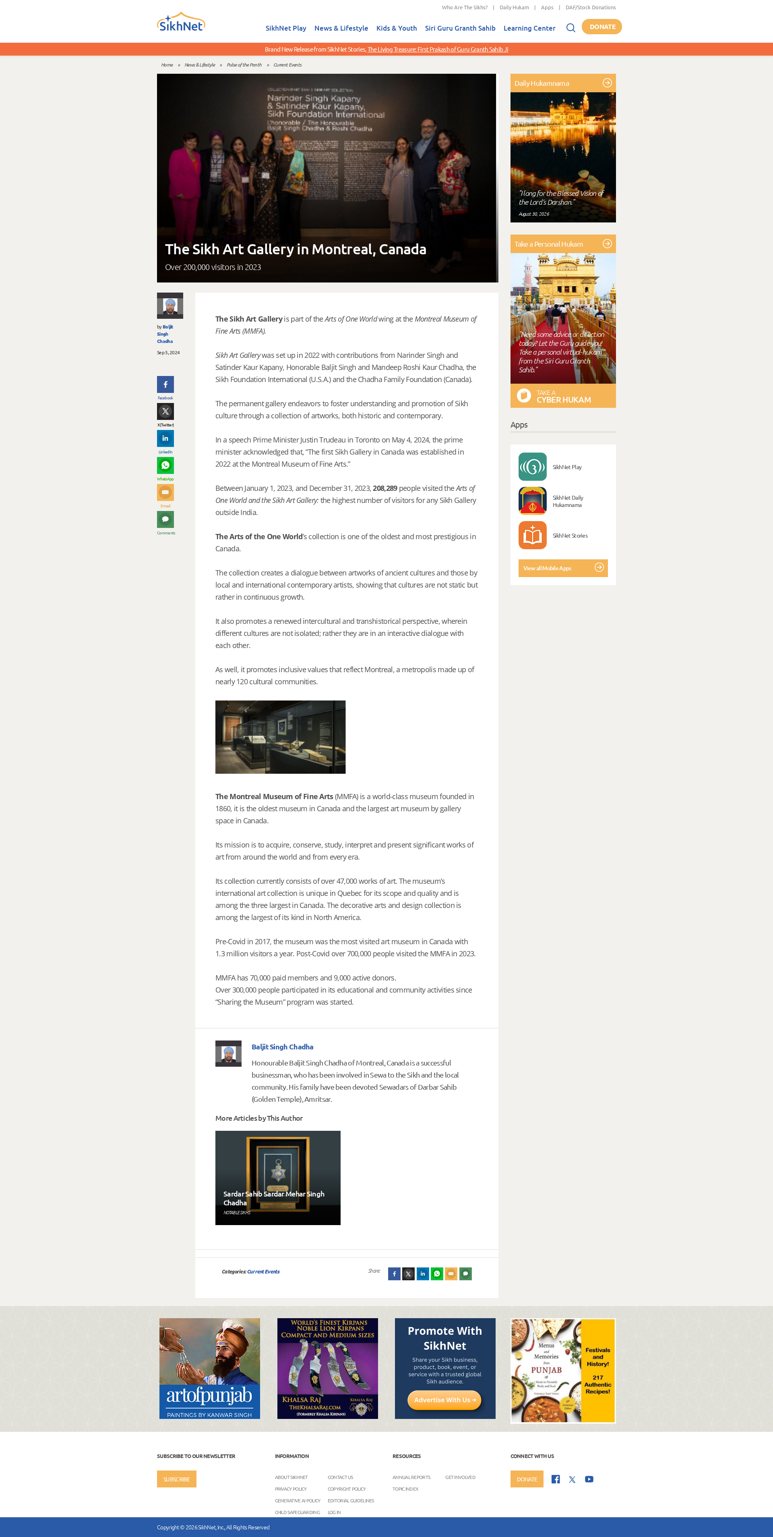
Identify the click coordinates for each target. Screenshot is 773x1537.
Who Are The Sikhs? (465, 7)
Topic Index (405, 1488)
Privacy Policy (291, 1488)
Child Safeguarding (297, 1511)
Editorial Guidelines (351, 1500)
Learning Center (530, 28)
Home (166, 64)
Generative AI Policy (297, 1500)
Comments (165, 533)
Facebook (165, 398)
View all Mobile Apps (547, 568)
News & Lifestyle (341, 28)
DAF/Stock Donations (591, 7)
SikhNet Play (286, 28)
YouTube (589, 1479)
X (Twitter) (165, 425)
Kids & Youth (396, 28)
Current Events (287, 64)
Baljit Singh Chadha (165, 333)
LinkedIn (165, 452)
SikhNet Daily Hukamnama (568, 501)
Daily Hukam (514, 7)
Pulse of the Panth (244, 64)
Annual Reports (411, 1476)
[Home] (181, 29)
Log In (334, 1511)
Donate (603, 26)
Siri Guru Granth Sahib (460, 28)
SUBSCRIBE (176, 1479)
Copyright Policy (347, 1488)
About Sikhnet (291, 1476)
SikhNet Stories (570, 535)
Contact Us (340, 1476)
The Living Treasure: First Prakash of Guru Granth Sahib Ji (438, 49)
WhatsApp (165, 479)
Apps (547, 7)
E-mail (166, 506)
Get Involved (460, 1476)
